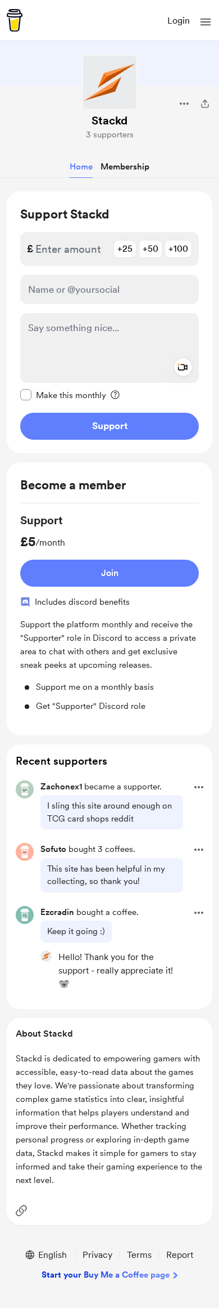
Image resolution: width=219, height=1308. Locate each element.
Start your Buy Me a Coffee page (106, 1275)
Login (178, 20)
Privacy (97, 1254)
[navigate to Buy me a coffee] (14, 20)
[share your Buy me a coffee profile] (205, 104)
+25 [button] (125, 248)
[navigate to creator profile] (109, 82)
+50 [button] (150, 248)
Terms (139, 1254)
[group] (109, 612)
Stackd (109, 120)
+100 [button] (178, 248)
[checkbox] (63, 394)
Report (179, 1254)
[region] (109, 322)
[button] (205, 22)
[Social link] (21, 1210)
